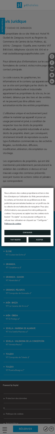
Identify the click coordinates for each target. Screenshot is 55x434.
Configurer (27, 232)
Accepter (39, 240)
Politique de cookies (12, 223)
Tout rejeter (15, 240)
